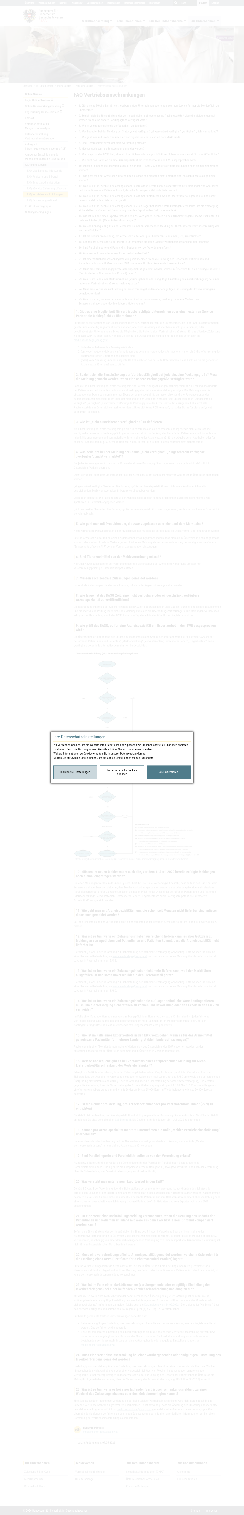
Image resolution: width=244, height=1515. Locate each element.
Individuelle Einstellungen (75, 772)
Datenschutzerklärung (132, 753)
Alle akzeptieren (168, 772)
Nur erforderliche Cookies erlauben (122, 772)
